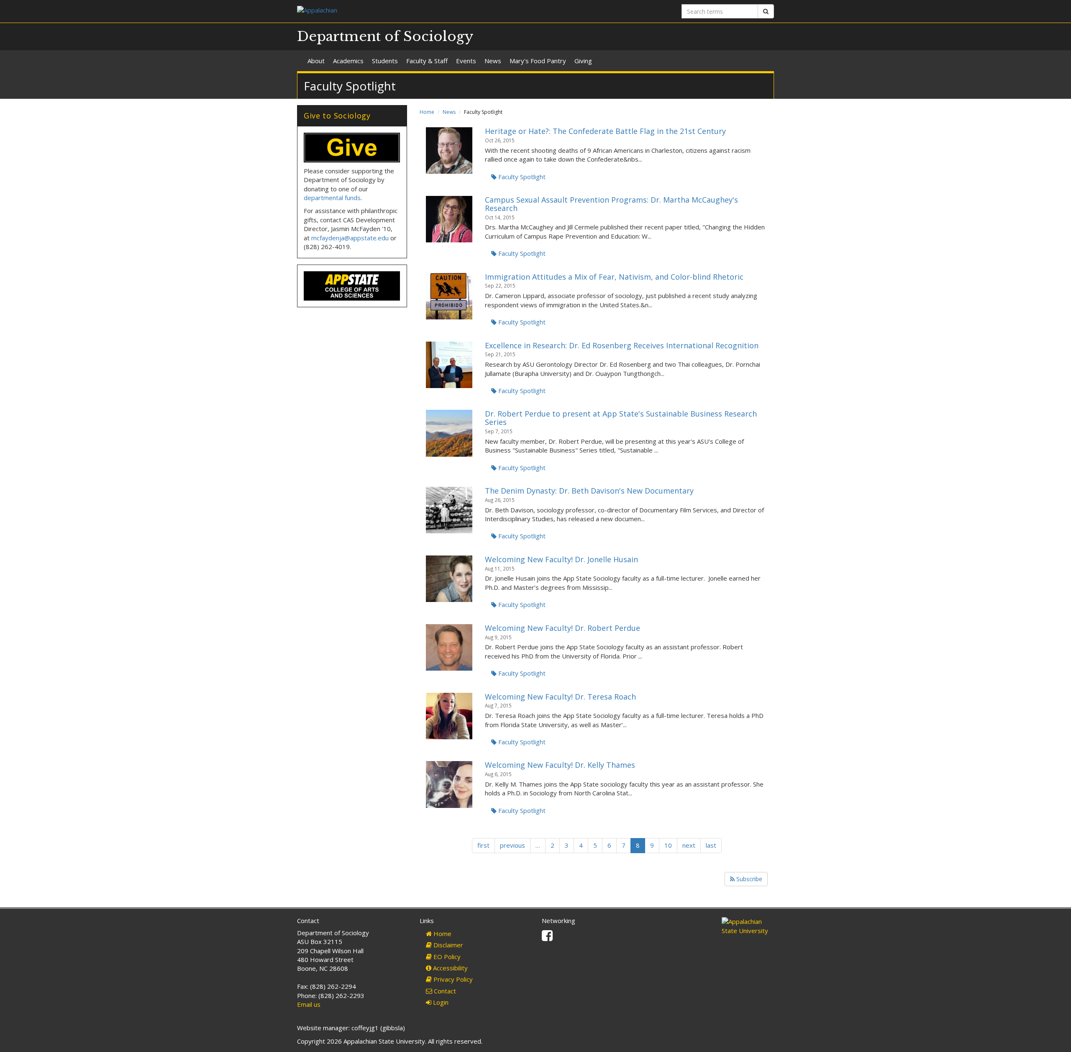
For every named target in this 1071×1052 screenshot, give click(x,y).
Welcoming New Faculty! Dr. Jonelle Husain (561, 559)
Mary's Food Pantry (538, 61)
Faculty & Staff (427, 61)
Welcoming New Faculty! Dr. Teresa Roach (560, 697)
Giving (583, 61)
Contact (444, 991)
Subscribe (748, 879)
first (483, 845)
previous (512, 845)
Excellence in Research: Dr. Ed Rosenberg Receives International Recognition (621, 345)
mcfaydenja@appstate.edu (350, 238)
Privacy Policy (452, 979)
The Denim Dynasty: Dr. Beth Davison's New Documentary (589, 491)
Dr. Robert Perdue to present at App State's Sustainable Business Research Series (621, 418)
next (688, 845)
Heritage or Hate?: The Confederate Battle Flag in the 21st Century (605, 131)
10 (668, 845)
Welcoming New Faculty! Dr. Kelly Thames (560, 765)
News (492, 61)
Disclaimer (447, 945)
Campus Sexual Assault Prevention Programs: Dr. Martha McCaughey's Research (611, 204)
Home (427, 112)
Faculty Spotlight (521, 176)
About (316, 61)
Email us (308, 1004)
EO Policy (446, 956)
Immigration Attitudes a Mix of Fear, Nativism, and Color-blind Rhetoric (614, 277)
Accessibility (449, 968)
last (711, 845)
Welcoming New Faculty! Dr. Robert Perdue (562, 628)
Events (466, 61)
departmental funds (332, 197)
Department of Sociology (385, 36)
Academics (348, 61)
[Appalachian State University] (413, 11)
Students (385, 61)
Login (439, 1002)
